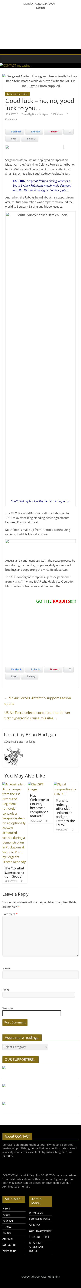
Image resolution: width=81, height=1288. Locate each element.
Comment (10, 914)
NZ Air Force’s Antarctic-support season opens (37, 701)
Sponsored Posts (39, 1218)
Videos (6, 1232)
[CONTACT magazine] (4, 56)
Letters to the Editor (17, 94)
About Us (34, 1225)
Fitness (6, 1226)
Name (6, 968)
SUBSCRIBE (9, 1245)
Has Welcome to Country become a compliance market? (39, 805)
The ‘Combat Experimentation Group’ (14, 872)
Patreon (7, 1155)
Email (6, 990)
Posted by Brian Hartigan (34, 114)
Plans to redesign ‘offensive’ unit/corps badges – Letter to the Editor (65, 812)
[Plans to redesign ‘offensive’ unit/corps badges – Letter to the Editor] (66, 784)
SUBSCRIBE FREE (39, 1237)
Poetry (6, 1214)
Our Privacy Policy (40, 1231)
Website (7, 1008)
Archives (7, 1239)
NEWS (6, 1208)
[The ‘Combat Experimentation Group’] (14, 784)
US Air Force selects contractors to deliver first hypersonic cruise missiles (37, 715)
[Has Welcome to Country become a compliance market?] (40, 784)
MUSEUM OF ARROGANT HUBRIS (37, 1247)
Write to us (9, 1251)
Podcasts (8, 1220)
